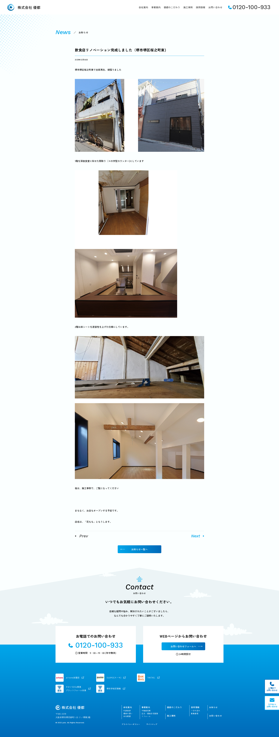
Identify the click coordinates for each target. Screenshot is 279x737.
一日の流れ (195, 711)
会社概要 (127, 716)
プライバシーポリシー (131, 724)
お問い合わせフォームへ (183, 646)
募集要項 (194, 713)
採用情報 (200, 7)
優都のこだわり (172, 7)
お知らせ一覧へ (139, 549)
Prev (83, 536)
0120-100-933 (251, 7)
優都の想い (128, 713)
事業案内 (156, 7)
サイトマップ (151, 724)
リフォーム (146, 716)
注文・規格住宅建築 (150, 713)
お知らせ (213, 707)
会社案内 (143, 7)
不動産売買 (146, 711)
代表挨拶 (127, 711)
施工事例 (188, 7)
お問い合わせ (215, 7)
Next (195, 536)
